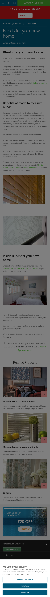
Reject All (25, 586)
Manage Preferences (25, 579)
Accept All (25, 593)
